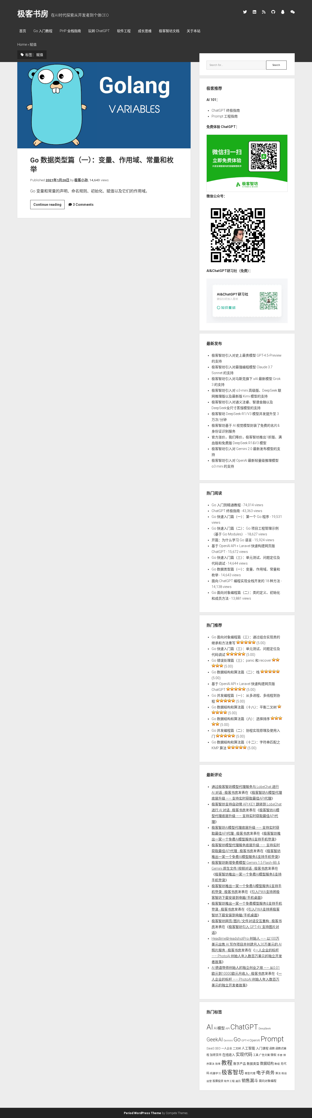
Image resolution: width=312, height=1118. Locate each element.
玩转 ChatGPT (99, 31)
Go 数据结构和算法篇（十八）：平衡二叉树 (244, 707)
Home (22, 44)
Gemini (228, 1040)
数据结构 (267, 1063)
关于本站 (193, 31)
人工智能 (248, 1048)
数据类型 (253, 1063)
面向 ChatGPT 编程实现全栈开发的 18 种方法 (246, 581)
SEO (218, 1048)
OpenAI (254, 1040)
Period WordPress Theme (142, 1113)
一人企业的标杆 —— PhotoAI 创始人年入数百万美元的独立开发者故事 (247, 956)
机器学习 (215, 1073)
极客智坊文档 (169, 31)
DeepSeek (265, 1028)
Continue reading (49, 205)
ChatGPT (244, 1027)
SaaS (210, 1048)
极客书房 (33, 13)
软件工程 (124, 31)
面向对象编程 (267, 1081)
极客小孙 (81, 180)
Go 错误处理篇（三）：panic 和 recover (241, 660)
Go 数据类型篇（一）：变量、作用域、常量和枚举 (104, 105)
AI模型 (219, 1028)
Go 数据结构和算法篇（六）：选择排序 (241, 719)
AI (209, 1027)
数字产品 (239, 1063)
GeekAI (214, 1040)
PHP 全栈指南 (70, 31)
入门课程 (262, 1048)
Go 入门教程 (42, 31)
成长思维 (145, 31)
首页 (22, 31)
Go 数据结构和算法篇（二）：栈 (236, 672)
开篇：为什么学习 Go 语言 (232, 540)
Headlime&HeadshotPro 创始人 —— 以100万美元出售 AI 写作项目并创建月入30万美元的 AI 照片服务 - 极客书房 (247, 944)
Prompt (272, 1039)
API (227, 1028)
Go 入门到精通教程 (226, 505)
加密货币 (216, 1055)
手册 (280, 1055)
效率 (218, 1063)
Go (237, 1039)
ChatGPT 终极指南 (226, 110)
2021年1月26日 (57, 180)
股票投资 (218, 1081)
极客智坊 (233, 1072)
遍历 (238, 1081)
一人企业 (226, 1048)
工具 (255, 1055)
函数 (272, 1048)
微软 (273, 1055)
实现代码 (244, 1054)
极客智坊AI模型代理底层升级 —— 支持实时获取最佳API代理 (245, 816)
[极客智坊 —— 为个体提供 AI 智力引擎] (246, 191)
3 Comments (83, 205)
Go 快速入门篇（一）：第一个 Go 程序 (240, 517)
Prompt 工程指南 (225, 116)
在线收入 (228, 1055)
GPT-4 (245, 1040)
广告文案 (264, 1055)
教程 (227, 1063)
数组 (277, 1063)
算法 (278, 1073)
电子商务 (265, 1072)
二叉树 (237, 1048)
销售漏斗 (250, 1080)
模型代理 (250, 1073)
